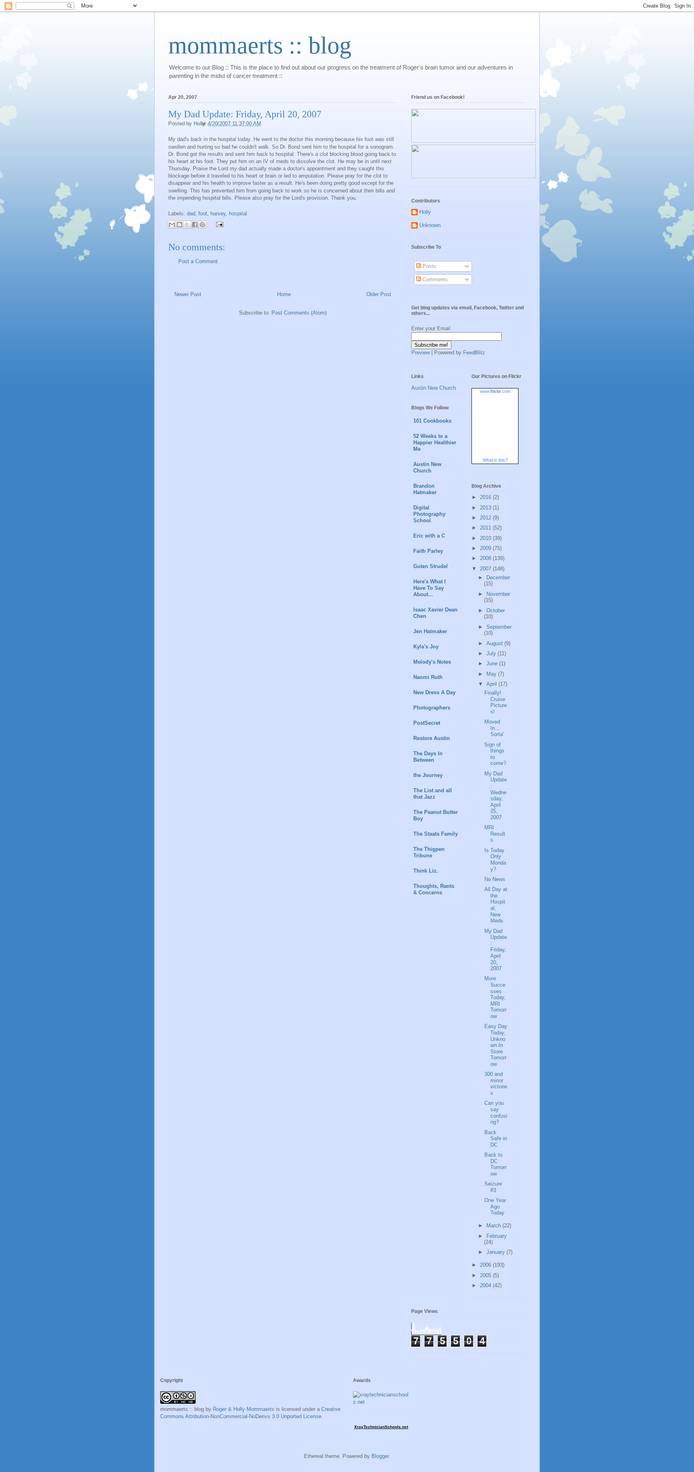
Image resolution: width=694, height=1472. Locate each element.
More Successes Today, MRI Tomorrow (495, 997)
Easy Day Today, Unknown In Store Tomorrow (495, 1045)
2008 (486, 558)
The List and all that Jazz (432, 793)
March (494, 1226)
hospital (238, 214)
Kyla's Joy (426, 647)
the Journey (428, 775)
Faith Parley (428, 551)
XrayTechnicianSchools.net (381, 1427)
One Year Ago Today (495, 1206)
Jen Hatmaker (430, 631)
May (492, 674)
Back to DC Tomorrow (495, 1164)
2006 (486, 1265)
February (496, 1236)
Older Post (378, 294)
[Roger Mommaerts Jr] (473, 141)
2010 (486, 538)
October (495, 610)
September (499, 627)
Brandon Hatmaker (425, 489)
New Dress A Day (434, 692)
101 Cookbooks (432, 421)
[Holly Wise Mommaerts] (473, 177)
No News (494, 879)
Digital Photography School (429, 514)
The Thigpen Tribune (429, 852)
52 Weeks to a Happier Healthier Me (434, 442)
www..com (495, 391)
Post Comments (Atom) (299, 313)
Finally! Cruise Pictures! (495, 702)
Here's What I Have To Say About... (429, 588)
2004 (486, 1285)
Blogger (380, 1456)
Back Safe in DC (495, 1138)
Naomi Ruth (428, 677)
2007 (486, 569)
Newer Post (187, 294)
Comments (434, 279)
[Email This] (172, 225)
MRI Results (494, 833)
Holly (425, 212)
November (498, 594)
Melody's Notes (432, 662)
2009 (486, 548)
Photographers (431, 708)
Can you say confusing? (495, 1112)
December (498, 577)
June (492, 663)
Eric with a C (429, 536)
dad (191, 214)
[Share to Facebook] (195, 225)
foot (202, 214)
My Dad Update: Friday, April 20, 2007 (495, 950)
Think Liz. (425, 871)
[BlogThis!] (180, 225)
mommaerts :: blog (259, 45)
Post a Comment (198, 261)
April (492, 684)
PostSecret (426, 723)
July (492, 653)
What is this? (495, 460)
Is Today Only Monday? (495, 859)
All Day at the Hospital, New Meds (495, 905)
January (496, 1252)
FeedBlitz (474, 353)
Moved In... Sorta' (494, 728)
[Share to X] (187, 225)
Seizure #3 (493, 1187)
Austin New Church (433, 388)
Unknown (430, 225)
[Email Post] (218, 224)
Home (284, 294)
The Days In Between (428, 756)
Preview (420, 353)
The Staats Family (435, 834)
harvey (218, 214)
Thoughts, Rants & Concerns (433, 889)
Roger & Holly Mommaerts (243, 1409)
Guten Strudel (430, 566)
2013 (486, 508)
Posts (428, 266)
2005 (486, 1275)
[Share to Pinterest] (202, 225)
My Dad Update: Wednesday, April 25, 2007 (495, 795)
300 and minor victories (495, 1083)
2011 (486, 528)
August (495, 643)
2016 (486, 497)
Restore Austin (431, 738)
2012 (486, 518)
